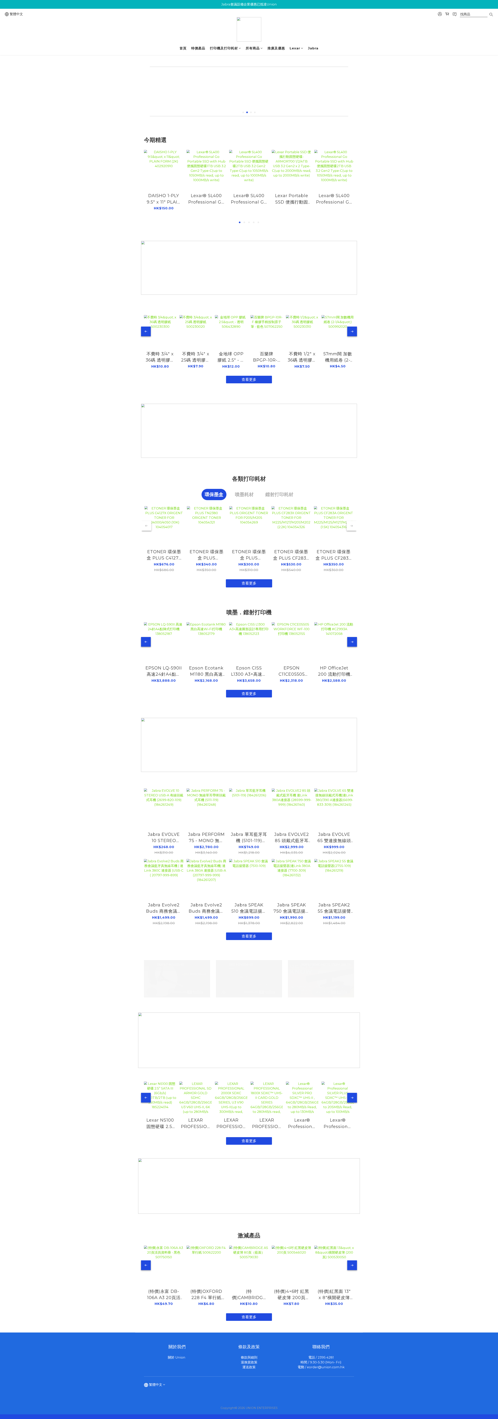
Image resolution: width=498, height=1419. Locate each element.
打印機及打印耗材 (224, 48)
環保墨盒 (214, 494)
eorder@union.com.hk (326, 1367)
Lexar (295, 48)
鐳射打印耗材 (279, 494)
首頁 (183, 48)
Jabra (313, 48)
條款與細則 (249, 1357)
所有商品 (253, 48)
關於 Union (177, 1357)
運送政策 (249, 1367)
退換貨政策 (249, 1362)
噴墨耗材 (244, 494)
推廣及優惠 (276, 48)
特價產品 (198, 48)
